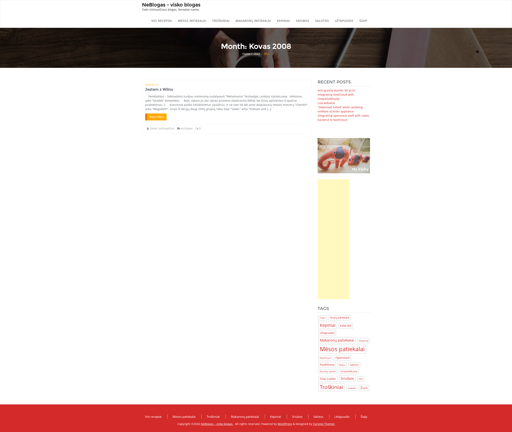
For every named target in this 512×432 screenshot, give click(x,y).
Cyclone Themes (324, 424)
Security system (328, 371)
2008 (257, 54)
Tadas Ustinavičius (162, 128)
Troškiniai (221, 21)
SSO (361, 379)
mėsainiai (363, 340)
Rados (342, 365)
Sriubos (302, 21)
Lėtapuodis (344, 21)
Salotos (322, 21)
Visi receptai (161, 21)
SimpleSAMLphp (348, 371)
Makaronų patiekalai (253, 21)
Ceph (322, 317)
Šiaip (363, 21)
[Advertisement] (334, 239)
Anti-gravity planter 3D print (336, 90)
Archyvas (187, 128)
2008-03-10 (151, 84)
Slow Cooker (328, 379)
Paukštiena (327, 365)
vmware (352, 388)
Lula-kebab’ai (326, 103)
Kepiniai (283, 21)
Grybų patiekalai (339, 317)
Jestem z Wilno (159, 89)
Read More (157, 117)
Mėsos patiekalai (192, 21)
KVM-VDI (345, 326)
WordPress (285, 424)
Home (246, 54)
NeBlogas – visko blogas (217, 424)
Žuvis (364, 388)
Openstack (342, 358)
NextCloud (325, 358)
